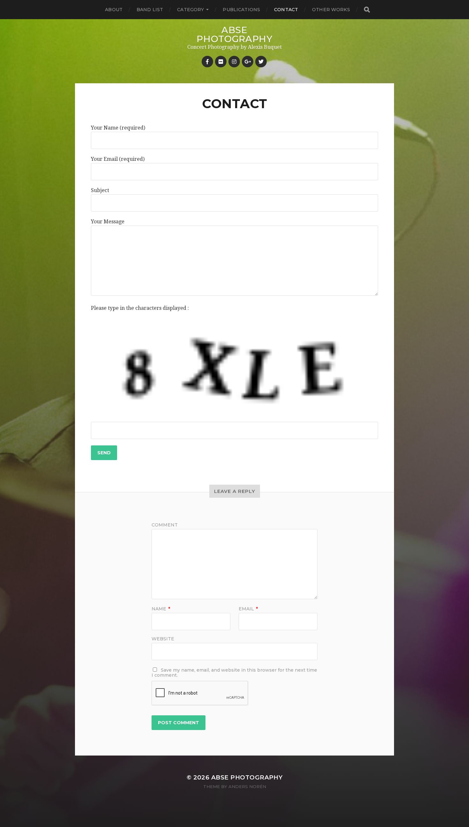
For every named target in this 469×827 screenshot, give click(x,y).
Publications (241, 9)
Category (190, 9)
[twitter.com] (261, 61)
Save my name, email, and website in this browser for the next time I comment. (234, 672)
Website (163, 638)
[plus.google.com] (247, 61)
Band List (150, 9)
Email (248, 609)
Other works (331, 9)
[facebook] (207, 61)
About (114, 9)
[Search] (366, 10)
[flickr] (221, 61)
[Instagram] (234, 61)
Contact (286, 9)
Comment (165, 525)
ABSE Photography (234, 34)
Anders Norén (247, 786)
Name (161, 609)
